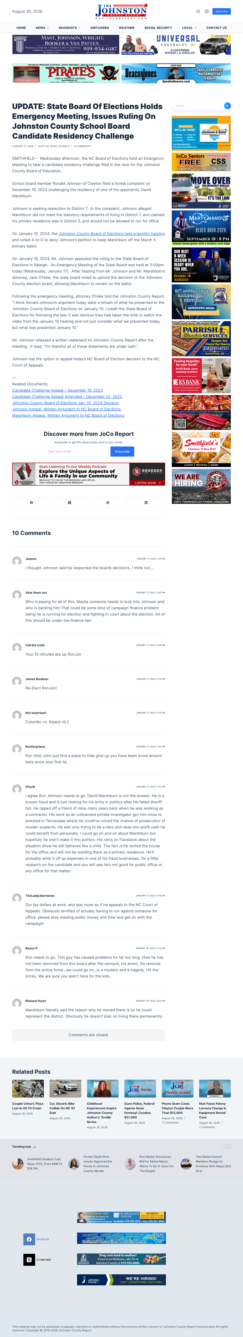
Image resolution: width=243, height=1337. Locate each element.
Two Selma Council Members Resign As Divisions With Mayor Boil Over (213, 1164)
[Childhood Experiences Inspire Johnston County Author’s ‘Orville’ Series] (103, 1089)
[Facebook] (198, 11)
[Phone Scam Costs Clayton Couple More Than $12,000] (177, 1089)
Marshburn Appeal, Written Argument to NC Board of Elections (68, 415)
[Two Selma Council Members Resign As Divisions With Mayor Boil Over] (186, 1164)
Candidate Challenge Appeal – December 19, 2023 (57, 390)
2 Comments (207, 1127)
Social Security (158, 28)
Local (187, 28)
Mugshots (68, 28)
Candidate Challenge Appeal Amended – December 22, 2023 (67, 396)
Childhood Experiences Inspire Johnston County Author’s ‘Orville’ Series (102, 1113)
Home (21, 28)
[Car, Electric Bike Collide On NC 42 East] (65, 1089)
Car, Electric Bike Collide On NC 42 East (62, 1108)
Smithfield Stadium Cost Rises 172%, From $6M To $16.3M (44, 1163)
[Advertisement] (206, 1247)
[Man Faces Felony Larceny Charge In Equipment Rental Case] (215, 1089)
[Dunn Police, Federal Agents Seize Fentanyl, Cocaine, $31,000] (140, 1089)
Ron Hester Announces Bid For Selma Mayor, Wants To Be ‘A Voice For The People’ (157, 1164)
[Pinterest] (108, 503)
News (40, 28)
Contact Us (216, 28)
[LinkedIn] (146, 503)
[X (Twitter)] (207, 11)
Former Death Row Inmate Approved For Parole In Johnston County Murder (98, 1164)
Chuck (30, 787)
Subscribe (221, 11)
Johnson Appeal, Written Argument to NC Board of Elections (67, 409)
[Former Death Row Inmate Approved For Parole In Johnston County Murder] (74, 1164)
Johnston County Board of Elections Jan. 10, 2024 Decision (65, 403)
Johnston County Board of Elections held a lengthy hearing (112, 233)
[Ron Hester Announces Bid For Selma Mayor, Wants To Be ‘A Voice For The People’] (130, 1164)
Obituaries (99, 28)
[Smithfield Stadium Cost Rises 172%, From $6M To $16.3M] (18, 1164)
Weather (126, 28)
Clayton (43, 146)
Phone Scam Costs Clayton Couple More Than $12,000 (177, 1108)
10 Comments (82, 146)
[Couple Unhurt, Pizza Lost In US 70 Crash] (28, 1089)
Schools (63, 146)
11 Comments (170, 1122)
